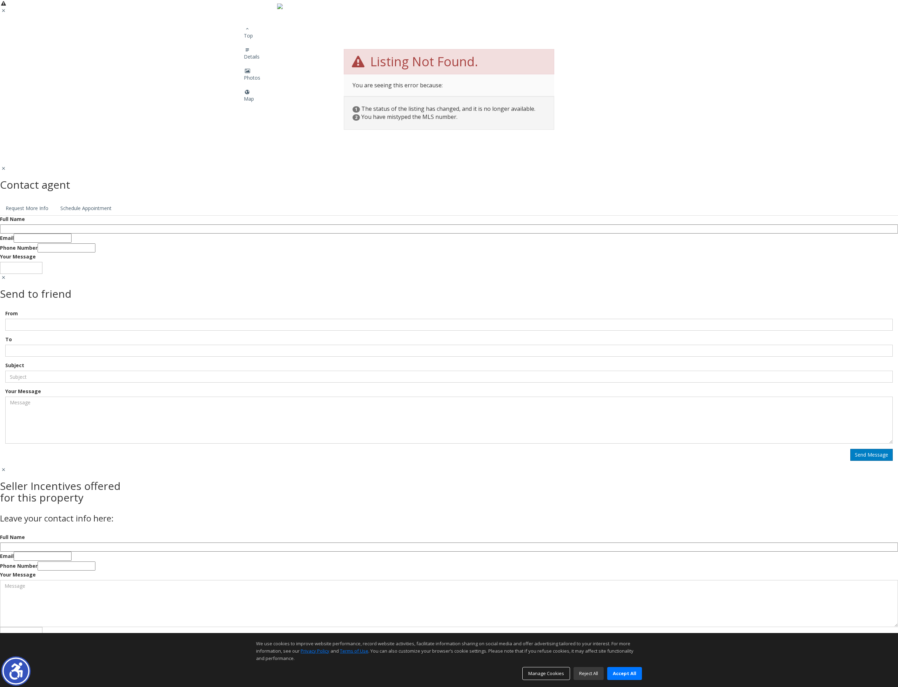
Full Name (12, 219)
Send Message (21, 267)
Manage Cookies (546, 673)
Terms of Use (354, 651)
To (8, 339)
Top (248, 35)
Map (249, 98)
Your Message (18, 256)
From (11, 313)
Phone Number (19, 247)
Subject (14, 365)
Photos (252, 77)
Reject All (588, 673)
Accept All (624, 673)
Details (252, 56)
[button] (15, 671)
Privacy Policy (315, 651)
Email (7, 238)
